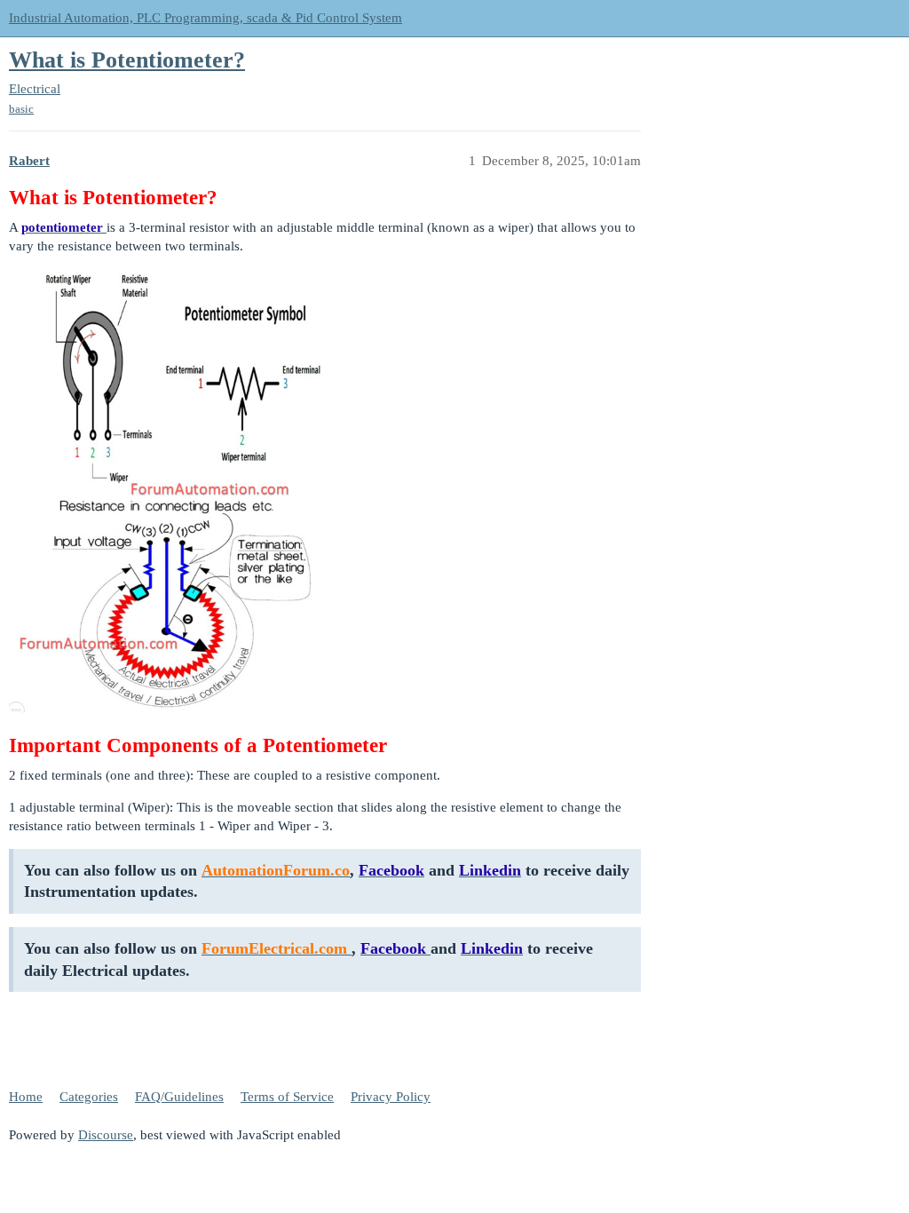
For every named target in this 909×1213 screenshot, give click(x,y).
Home (26, 1097)
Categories (88, 1097)
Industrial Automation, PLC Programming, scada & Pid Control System (205, 18)
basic (21, 108)
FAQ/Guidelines (179, 1097)
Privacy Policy (391, 1097)
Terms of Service (287, 1097)
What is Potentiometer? (127, 60)
